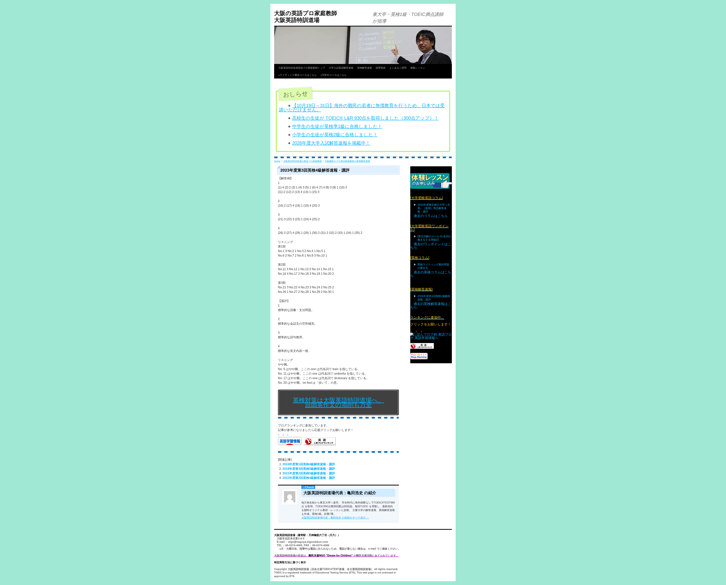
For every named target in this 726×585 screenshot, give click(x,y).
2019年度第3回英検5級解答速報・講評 (308, 468)
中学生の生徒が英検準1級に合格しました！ (337, 126)
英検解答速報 (364, 67)
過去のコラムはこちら (431, 216)
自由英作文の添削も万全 (338, 404)
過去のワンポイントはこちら (430, 245)
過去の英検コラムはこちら (430, 274)
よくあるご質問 (397, 67)
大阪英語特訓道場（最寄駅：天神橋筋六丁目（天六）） (307, 535)
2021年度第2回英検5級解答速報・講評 (308, 473)
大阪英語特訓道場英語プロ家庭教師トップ (301, 67)
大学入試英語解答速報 (341, 67)
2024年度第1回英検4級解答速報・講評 (308, 464)
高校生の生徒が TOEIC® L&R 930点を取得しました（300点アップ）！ (365, 118)
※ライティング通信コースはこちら (297, 75)
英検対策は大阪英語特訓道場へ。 (338, 400)
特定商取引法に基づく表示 (290, 562)
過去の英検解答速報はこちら (430, 305)
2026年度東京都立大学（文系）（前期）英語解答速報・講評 (433, 208)
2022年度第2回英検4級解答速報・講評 (308, 477)
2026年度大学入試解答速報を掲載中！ (331, 142)
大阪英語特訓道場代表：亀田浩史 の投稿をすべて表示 (335, 517)
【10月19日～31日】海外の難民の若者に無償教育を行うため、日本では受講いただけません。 (362, 107)
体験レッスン (417, 67)
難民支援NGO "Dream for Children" (331, 555)
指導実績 (380, 67)
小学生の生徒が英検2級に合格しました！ (335, 134)
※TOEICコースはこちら (340, 75)
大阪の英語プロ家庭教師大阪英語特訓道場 (305, 16)
